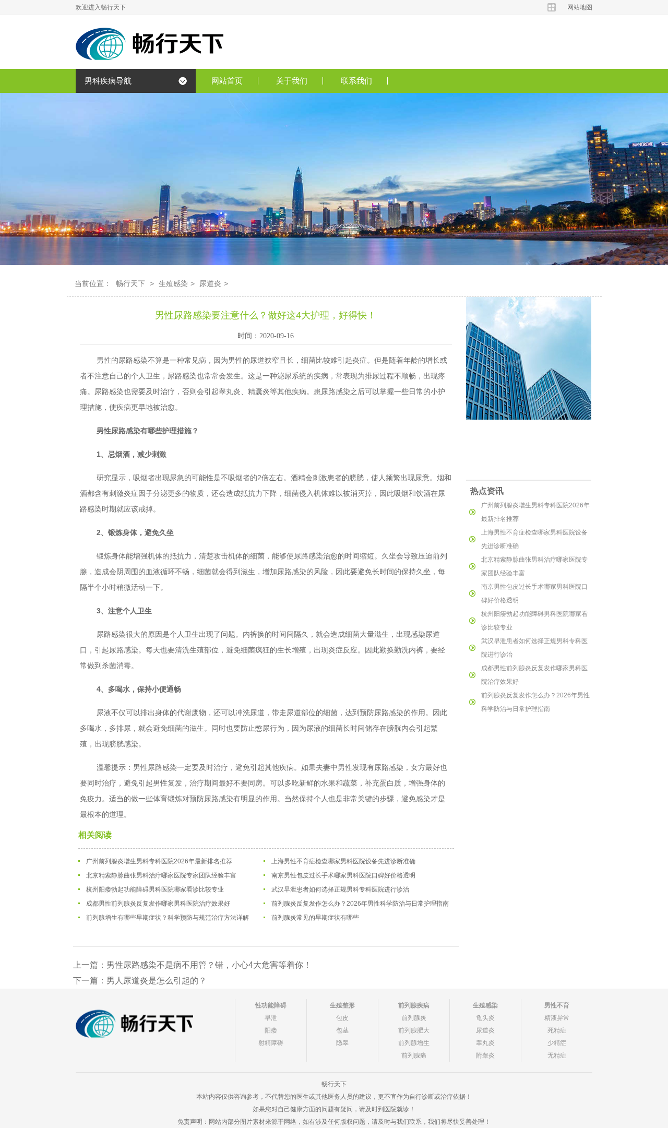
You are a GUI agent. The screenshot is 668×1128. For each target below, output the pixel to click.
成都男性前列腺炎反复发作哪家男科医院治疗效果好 (158, 903)
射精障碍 (270, 1043)
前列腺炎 (413, 1018)
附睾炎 (485, 1055)
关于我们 (291, 81)
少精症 (556, 1043)
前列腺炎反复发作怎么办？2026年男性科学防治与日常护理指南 (360, 903)
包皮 (342, 1018)
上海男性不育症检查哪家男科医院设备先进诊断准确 (343, 861)
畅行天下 (130, 283)
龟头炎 (485, 1018)
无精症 (556, 1055)
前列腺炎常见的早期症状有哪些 (315, 917)
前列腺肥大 (414, 1030)
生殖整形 (342, 1005)
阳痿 (271, 1030)
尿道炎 (210, 283)
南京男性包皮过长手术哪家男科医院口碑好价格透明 (343, 875)
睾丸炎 (485, 1043)
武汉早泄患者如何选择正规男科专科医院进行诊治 (340, 889)
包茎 (342, 1030)
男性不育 (556, 1005)
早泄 (271, 1018)
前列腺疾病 (414, 1005)
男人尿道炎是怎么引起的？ (156, 980)
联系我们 (356, 81)
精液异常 (556, 1018)
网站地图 (579, 7)
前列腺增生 (414, 1043)
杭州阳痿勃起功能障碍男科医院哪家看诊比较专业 (155, 889)
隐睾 (342, 1043)
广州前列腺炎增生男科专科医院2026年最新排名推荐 (159, 861)
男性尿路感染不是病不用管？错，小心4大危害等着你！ (209, 964)
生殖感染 (173, 283)
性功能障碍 (271, 1005)
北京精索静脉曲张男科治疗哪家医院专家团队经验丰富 (161, 875)
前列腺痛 (413, 1055)
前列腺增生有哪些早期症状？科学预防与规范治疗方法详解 (167, 917)
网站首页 (227, 81)
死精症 (556, 1030)
